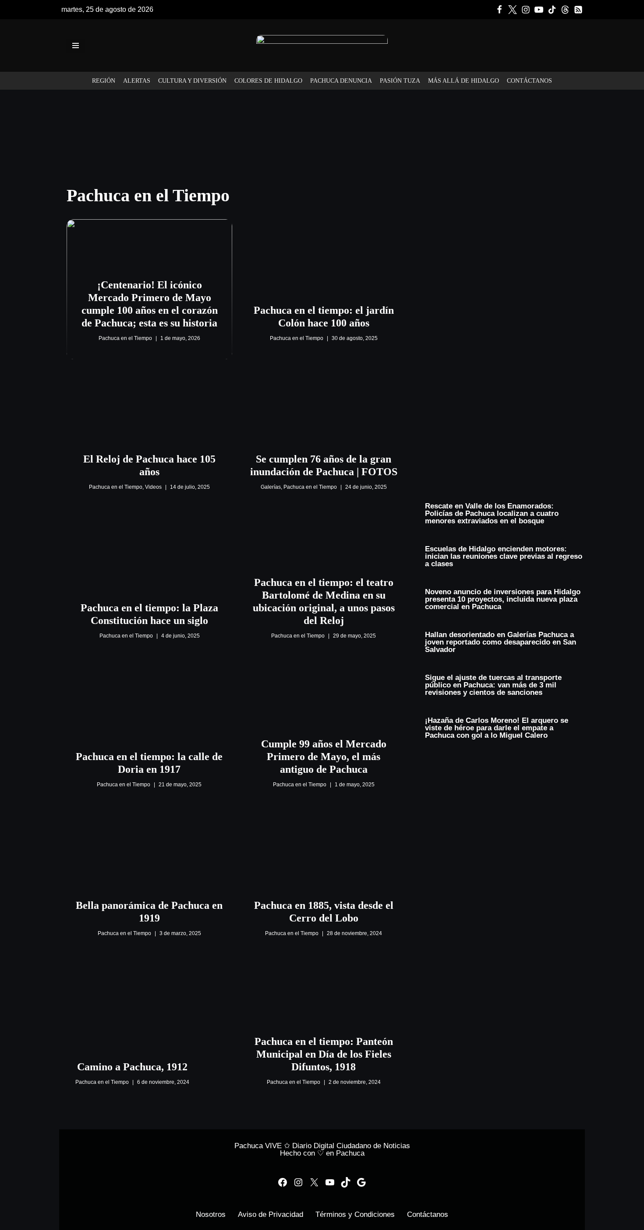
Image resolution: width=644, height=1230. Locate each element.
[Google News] (578, 9)
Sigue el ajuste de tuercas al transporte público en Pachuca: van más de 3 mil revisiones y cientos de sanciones (493, 685)
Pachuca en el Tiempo (125, 338)
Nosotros (211, 1214)
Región (103, 80)
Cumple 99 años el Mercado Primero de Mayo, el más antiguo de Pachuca (323, 756)
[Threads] (565, 9)
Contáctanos (529, 80)
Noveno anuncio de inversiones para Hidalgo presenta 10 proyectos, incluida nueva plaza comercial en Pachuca (502, 599)
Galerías (271, 487)
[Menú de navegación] (75, 46)
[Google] (361, 1182)
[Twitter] (512, 9)
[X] (314, 1182)
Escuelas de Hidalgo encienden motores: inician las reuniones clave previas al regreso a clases (503, 556)
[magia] (504, 327)
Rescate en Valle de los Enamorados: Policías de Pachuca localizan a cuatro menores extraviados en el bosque (492, 513)
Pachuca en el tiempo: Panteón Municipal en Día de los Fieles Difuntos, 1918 (324, 1054)
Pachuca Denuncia (341, 80)
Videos (153, 487)
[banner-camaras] (504, 178)
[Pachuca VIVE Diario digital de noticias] (322, 45)
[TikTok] (552, 9)
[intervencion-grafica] (322, 96)
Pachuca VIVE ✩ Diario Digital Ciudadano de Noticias (322, 1146)
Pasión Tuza (400, 80)
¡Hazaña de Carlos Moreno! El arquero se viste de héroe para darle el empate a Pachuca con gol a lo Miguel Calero (496, 727)
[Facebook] (499, 9)
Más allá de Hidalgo (463, 80)
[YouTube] (330, 1182)
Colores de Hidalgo (268, 80)
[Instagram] (525, 9)
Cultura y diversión (192, 80)
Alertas (136, 80)
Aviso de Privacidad (270, 1214)
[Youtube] (538, 9)
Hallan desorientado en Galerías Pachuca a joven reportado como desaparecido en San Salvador (500, 642)
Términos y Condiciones (355, 1214)
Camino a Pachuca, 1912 (132, 1066)
